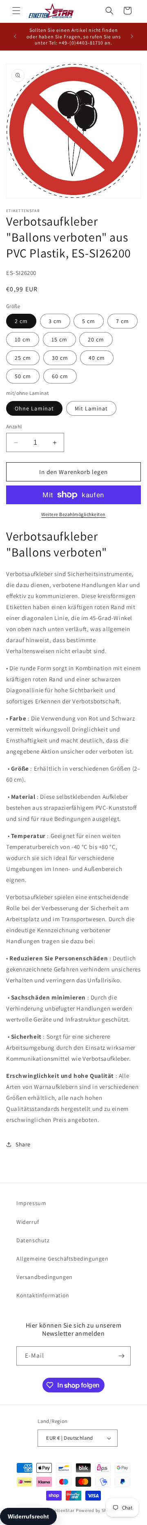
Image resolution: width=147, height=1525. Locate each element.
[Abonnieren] (121, 1355)
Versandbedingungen (44, 1277)
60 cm (60, 376)
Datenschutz (33, 1240)
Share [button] (23, 1144)
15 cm (59, 339)
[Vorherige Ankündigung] (15, 36)
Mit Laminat (91, 408)
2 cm (21, 321)
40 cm (97, 357)
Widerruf (27, 1222)
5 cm (88, 321)
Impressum (31, 1203)
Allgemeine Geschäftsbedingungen (62, 1258)
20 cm (96, 339)
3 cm (55, 321)
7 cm (122, 321)
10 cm (23, 339)
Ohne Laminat (34, 408)
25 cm (23, 357)
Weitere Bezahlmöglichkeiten (73, 514)
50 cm (23, 376)
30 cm (60, 357)
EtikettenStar (60, 1510)
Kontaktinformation (42, 1295)
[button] (16, 11)
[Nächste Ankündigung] (132, 36)
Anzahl (14, 426)
